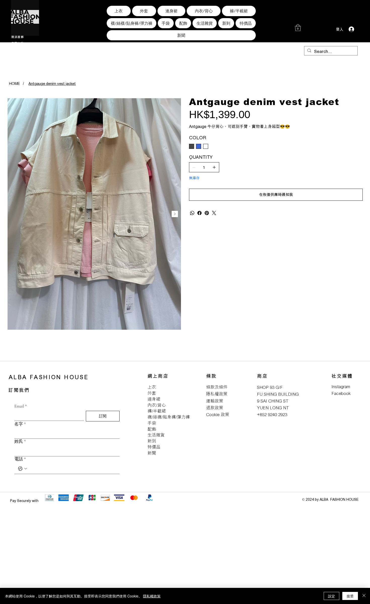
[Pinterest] (207, 213)
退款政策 (214, 408)
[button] (298, 27)
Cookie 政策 (217, 414)
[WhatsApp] (192, 213)
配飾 (151, 429)
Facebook (341, 393)
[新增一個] (214, 167)
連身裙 (153, 399)
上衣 (151, 387)
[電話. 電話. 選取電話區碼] (22, 469)
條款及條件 (217, 387)
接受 (350, 595)
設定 (331, 595)
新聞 (151, 453)
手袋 (151, 423)
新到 (151, 441)
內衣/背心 (156, 405)
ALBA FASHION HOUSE (49, 377)
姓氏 (20, 441)
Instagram (340, 386)
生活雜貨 (156, 435)
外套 (151, 393)
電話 (20, 459)
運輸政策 (214, 401)
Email (20, 406)
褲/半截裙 (156, 411)
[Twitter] (214, 213)
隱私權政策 (217, 394)
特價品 (153, 447)
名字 (20, 424)
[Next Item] (175, 214)
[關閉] (364, 596)
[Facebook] (199, 213)
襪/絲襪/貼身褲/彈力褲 (168, 417)
